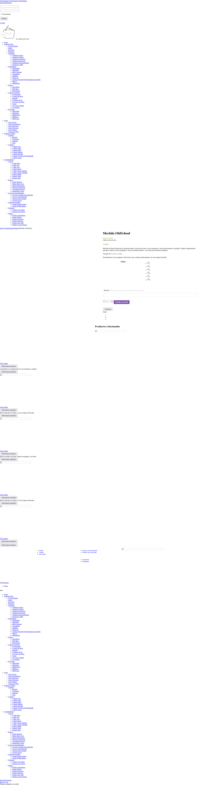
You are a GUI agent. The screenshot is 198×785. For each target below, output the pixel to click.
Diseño (123, 262)
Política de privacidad (89, 552)
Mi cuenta (42, 554)
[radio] (172, 263)
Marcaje (123, 290)
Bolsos (16, 228)
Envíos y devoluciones (89, 550)
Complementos (9, 228)
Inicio (2, 228)
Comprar (108, 309)
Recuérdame (6, 14)
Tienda (41, 552)
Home (41, 550)
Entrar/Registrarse (6, 3)
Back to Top (4, 782)
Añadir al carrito (121, 302)
